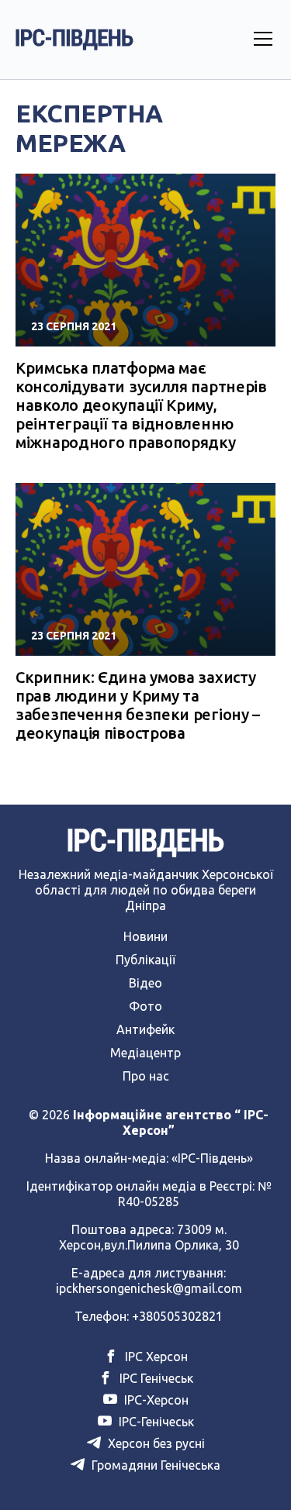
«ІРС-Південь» (212, 1158)
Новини (145, 936)
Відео (145, 983)
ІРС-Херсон (155, 1400)
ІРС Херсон (155, 1356)
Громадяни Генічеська (154, 1465)
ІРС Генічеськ (154, 1378)
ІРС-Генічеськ (155, 1422)
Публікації (145, 960)
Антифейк (145, 1029)
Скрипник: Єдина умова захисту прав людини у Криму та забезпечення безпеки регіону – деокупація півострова (138, 705)
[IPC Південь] (74, 39)
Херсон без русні (155, 1443)
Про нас (146, 1076)
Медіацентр (145, 1053)
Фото (145, 1006)
